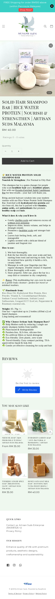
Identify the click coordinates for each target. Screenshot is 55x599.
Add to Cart (27, 161)
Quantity (6, 146)
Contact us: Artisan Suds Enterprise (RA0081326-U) (25, 526)
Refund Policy (41, 593)
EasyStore (42, 589)
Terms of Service (14, 593)
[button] (3, 26)
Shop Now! (26, 9)
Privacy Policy (13, 531)
